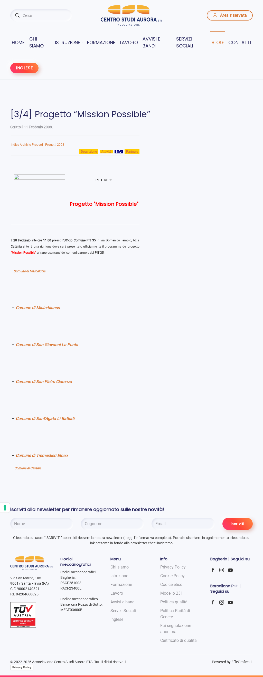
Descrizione (89, 151)
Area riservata (233, 15)
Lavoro (129, 42)
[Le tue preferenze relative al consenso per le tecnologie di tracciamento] (5, 508)
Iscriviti (238, 524)
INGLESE (24, 68)
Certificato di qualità (178, 640)
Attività (106, 151)
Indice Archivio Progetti (27, 144)
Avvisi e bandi (151, 42)
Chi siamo (36, 42)
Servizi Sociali (123, 610)
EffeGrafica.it (242, 662)
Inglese (116, 619)
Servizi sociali (184, 42)
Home (18, 42)
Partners (132, 151)
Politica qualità (173, 602)
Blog (218, 42)
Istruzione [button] (67, 42)
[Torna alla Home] (131, 15)
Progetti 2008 (54, 144)
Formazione (101, 42)
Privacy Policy (21, 667)
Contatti (239, 42)
